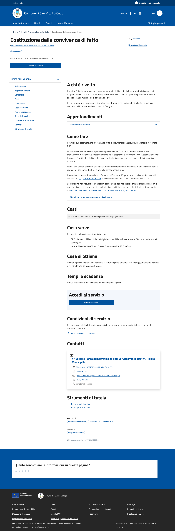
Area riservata (18, 504)
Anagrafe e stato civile (39, 31)
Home (15, 31)
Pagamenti (93, 513)
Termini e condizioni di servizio (82, 333)
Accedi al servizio (36, 65)
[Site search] (159, 13)
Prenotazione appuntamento (100, 509)
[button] (147, 3)
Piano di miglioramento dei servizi (64, 518)
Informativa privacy (97, 504)
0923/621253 (82, 371)
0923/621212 (82, 380)
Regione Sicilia (17, 3)
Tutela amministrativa (80, 404)
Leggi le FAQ (56, 513)
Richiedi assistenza (135, 509)
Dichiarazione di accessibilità (23, 509)
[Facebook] (129, 13)
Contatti (54, 509)
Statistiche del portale (21, 513)
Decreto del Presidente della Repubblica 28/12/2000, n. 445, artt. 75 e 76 (103, 190)
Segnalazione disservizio (22, 518)
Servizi (24, 31)
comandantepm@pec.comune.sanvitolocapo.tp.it (98, 375)
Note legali (131, 504)
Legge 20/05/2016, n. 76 (90, 178)
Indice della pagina (21, 79)
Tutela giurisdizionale (80, 407)
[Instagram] (139, 13)
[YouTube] (134, 13)
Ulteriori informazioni (80, 124)
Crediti (53, 504)
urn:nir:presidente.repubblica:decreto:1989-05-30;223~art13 (32, 45)
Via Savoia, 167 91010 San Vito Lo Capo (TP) (94, 367)
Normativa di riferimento (138, 45)
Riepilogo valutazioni (135, 513)
